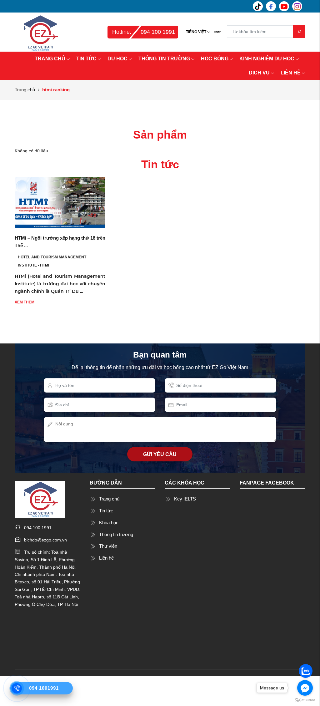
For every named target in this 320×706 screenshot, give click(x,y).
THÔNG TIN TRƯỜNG (164, 58)
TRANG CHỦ (50, 58)
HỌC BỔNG (214, 58)
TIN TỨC (86, 58)
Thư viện (108, 546)
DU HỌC (118, 58)
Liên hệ (106, 558)
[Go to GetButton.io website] (305, 700)
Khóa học (108, 522)
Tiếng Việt (196, 32)
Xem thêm (24, 302)
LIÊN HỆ (291, 72)
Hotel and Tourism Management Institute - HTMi (52, 261)
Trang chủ (25, 89)
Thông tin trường (116, 534)
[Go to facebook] (305, 688)
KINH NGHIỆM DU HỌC (266, 58)
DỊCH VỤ (259, 72)
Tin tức (106, 510)
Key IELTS (185, 498)
